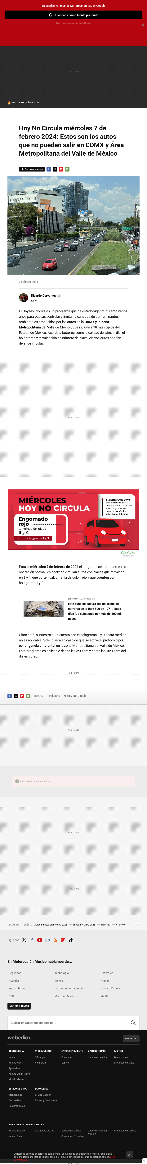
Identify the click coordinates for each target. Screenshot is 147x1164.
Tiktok (71, 939)
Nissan (16, 102)
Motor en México (65, 996)
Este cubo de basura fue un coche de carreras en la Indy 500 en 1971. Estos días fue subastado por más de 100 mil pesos (95, 611)
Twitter (55, 169)
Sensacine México (71, 1130)
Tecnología (62, 973)
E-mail (67, 169)
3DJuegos (40, 1057)
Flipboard (61, 169)
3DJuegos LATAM (44, 1130)
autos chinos (17, 988)
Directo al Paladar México (97, 1132)
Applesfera (14, 1068)
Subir (128, 1038)
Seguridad (15, 973)
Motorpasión (121, 1057)
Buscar (133, 1022)
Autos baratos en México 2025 (51, 924)
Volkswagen (32, 102)
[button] (45, 295)
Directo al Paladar (97, 1057)
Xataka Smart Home (19, 1073)
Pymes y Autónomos (46, 1100)
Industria (54, 696)
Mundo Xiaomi (16, 1079)
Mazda (59, 981)
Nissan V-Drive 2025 (84, 924)
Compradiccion (17, 1105)
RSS (55, 939)
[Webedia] (19, 1037)
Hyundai (14, 981)
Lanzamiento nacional (69, 988)
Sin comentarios (34, 169)
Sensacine (67, 1057)
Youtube (40, 939)
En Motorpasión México (81, 599)
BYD (11, 996)
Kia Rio (104, 996)
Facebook (49, 169)
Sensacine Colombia (72, 1136)
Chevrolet (106, 973)
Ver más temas (19, 1006)
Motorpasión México (125, 1130)
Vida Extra (40, 1062)
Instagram (47, 939)
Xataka (12, 1057)
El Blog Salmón (43, 1094)
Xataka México (17, 1130)
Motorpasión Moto (124, 1062)
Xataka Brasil (16, 1136)
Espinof (65, 1062)
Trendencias (15, 1094)
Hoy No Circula (77, 696)
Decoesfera (15, 1100)
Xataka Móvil (16, 1062)
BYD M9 (106, 924)
